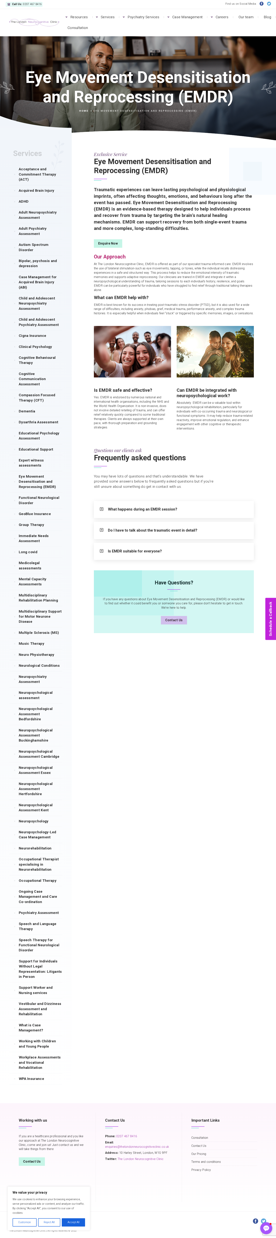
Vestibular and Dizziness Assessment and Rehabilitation (40, 1009)
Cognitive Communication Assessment (32, 379)
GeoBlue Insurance (35, 514)
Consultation (78, 27)
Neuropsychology (34, 821)
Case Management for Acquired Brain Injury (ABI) (38, 282)
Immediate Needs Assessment (34, 538)
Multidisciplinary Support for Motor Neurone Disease (40, 616)
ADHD (24, 201)
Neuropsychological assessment (36, 695)
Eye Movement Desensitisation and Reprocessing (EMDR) (37, 481)
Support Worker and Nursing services (36, 990)
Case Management (187, 17)
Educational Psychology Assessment (39, 436)
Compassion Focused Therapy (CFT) (37, 397)
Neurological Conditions (39, 665)
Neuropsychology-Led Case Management (37, 835)
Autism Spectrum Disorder (34, 247)
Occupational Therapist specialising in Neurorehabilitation (39, 864)
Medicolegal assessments (30, 565)
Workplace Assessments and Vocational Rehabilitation (40, 1062)
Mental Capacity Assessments (33, 582)
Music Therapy (31, 643)
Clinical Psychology (35, 346)
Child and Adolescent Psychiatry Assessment (39, 322)
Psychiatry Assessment (39, 912)
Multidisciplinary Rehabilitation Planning (38, 598)
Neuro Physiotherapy (36, 654)
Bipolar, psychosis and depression (38, 263)
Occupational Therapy (38, 880)
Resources (79, 17)
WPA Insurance (31, 1078)
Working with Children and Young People (37, 1044)
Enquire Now (108, 243)
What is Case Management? (31, 1028)
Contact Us (174, 620)
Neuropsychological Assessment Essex (36, 770)
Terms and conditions (206, 1162)
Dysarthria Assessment (38, 422)
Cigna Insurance (32, 335)
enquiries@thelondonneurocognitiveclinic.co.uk (137, 1147)
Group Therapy (31, 524)
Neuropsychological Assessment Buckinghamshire (36, 735)
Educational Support (36, 449)
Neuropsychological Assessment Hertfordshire (36, 789)
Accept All (73, 1222)
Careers (222, 17)
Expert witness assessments (31, 463)
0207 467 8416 (126, 1136)
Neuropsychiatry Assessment (33, 679)
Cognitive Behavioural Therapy (37, 360)
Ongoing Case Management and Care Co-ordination (38, 897)
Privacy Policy (201, 1170)
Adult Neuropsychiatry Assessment (38, 215)
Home (84, 111)
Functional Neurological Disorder (39, 500)
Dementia (27, 411)
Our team (246, 17)
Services (108, 17)
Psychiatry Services (143, 17)
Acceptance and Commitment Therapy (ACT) (37, 174)
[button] (266, 1228)
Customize (24, 1222)
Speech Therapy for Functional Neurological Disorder (39, 945)
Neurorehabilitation (35, 848)
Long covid (28, 552)
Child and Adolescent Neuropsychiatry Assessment (37, 303)
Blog (267, 17)
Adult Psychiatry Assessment (33, 231)
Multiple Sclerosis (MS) (39, 632)
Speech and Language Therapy (38, 926)
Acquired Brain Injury (36, 190)
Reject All (49, 1222)
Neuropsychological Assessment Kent (36, 807)
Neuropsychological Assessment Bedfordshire (36, 714)
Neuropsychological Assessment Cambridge (39, 754)
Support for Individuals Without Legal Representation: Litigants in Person (40, 969)
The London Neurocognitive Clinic (141, 1159)
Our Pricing (198, 1154)
